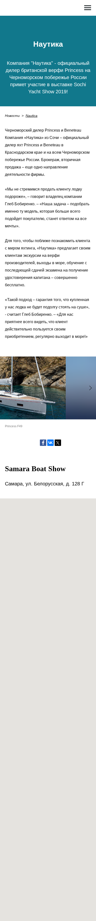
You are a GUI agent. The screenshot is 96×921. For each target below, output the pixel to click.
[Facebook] (43, 443)
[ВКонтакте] (50, 443)
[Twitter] (58, 443)
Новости (12, 116)
